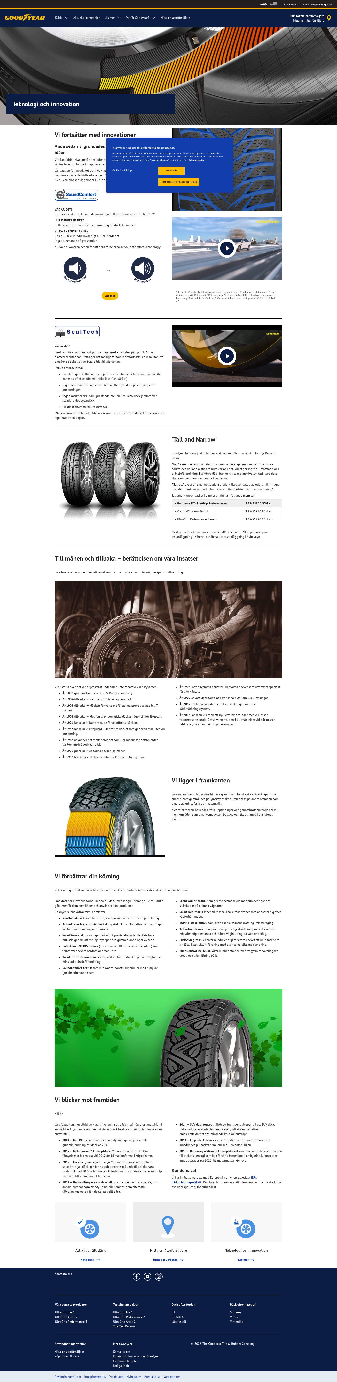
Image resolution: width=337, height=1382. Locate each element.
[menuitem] (263, 4)
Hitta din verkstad (165, 1260)
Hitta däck (87, 1260)
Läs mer (243, 1260)
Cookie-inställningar (123, 170)
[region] (169, 165)
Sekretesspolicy (196, 160)
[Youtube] (148, 1276)
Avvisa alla (171, 170)
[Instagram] (159, 1276)
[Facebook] (137, 1276)
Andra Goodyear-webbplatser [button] (317, 4)
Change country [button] (291, 4)
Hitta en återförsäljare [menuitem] (175, 17)
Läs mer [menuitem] (109, 17)
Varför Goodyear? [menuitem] (137, 17)
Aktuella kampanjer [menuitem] (86, 17)
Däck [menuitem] (58, 17)
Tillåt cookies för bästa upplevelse (179, 181)
